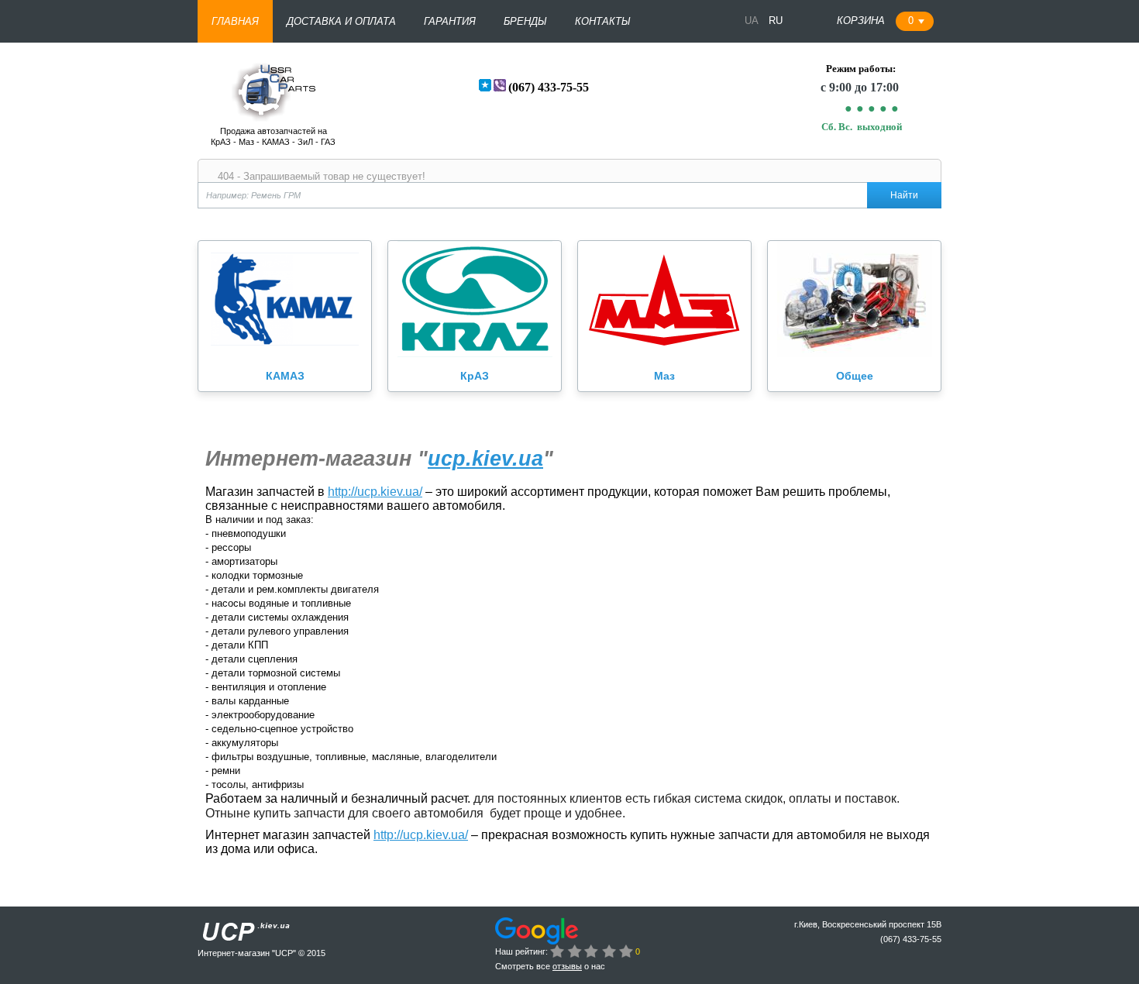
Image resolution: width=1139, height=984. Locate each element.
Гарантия (450, 21)
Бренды (525, 21)
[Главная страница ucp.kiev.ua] (273, 116)
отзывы (567, 966)
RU (776, 20)
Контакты (603, 21)
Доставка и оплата (341, 21)
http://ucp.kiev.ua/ (375, 491)
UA (753, 20)
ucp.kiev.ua (485, 458)
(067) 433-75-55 (548, 87)
